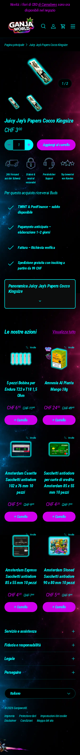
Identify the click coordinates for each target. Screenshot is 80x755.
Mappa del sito (45, 720)
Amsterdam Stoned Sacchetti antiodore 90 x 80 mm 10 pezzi (59, 576)
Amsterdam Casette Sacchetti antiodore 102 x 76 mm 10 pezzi (21, 483)
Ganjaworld (20, 708)
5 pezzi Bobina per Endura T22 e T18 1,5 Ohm (21, 389)
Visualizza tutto (64, 331)
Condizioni (26, 720)
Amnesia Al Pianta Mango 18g (59, 386)
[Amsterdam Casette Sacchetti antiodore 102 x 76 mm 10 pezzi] (20, 449)
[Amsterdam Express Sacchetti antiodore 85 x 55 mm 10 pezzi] (20, 546)
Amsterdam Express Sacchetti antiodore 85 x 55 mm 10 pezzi (21, 576)
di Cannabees (47, 4)
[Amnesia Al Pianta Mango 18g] (59, 359)
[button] (63, 26)
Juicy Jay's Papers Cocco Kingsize (48, 44)
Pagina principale (14, 44)
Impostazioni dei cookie (53, 716)
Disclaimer (10, 720)
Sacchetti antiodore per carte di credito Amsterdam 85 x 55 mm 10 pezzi (59, 483)
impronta (9, 716)
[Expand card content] (40, 301)
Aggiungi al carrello (56, 145)
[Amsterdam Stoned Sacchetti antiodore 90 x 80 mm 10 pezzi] (59, 546)
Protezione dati (27, 716)
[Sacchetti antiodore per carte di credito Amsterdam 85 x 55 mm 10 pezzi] (59, 449)
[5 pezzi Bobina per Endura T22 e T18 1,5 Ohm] (20, 359)
